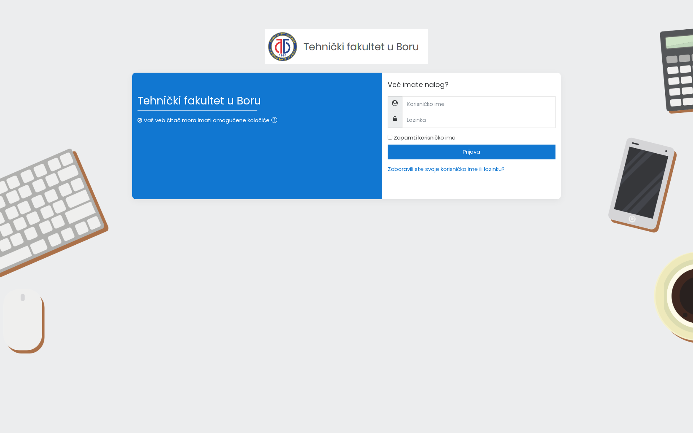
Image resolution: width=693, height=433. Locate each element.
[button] (275, 120)
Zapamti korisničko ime (425, 137)
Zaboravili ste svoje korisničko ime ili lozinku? (446, 169)
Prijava (471, 151)
